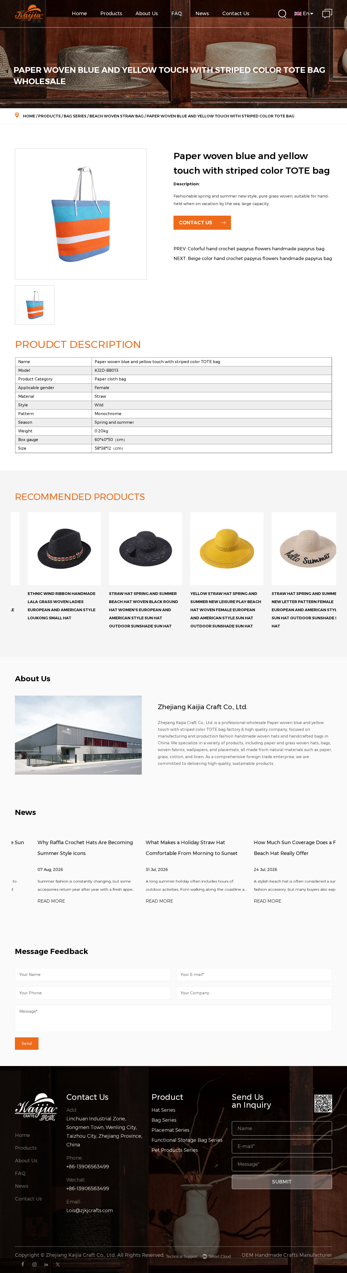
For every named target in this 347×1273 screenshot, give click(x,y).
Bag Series (75, 116)
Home (79, 14)
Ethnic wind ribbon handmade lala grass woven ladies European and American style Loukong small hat (49, 605)
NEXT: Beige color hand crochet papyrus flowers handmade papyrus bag (253, 258)
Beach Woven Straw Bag (116, 116)
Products (111, 14)
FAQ (176, 14)
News (202, 14)
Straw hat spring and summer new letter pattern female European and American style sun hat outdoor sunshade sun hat (295, 610)
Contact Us (235, 14)
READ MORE (28, 901)
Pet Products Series (175, 1150)
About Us (147, 14)
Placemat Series (170, 1130)
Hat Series (163, 1110)
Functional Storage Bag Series (121, 24)
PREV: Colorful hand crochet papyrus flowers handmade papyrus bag (249, 248)
